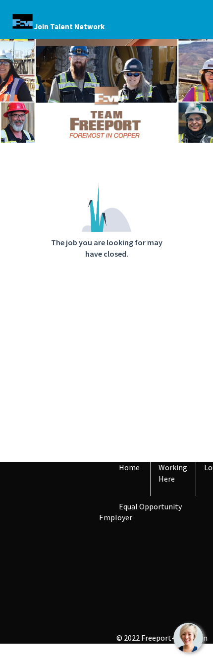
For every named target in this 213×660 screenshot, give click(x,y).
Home (129, 467)
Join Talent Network (69, 26)
